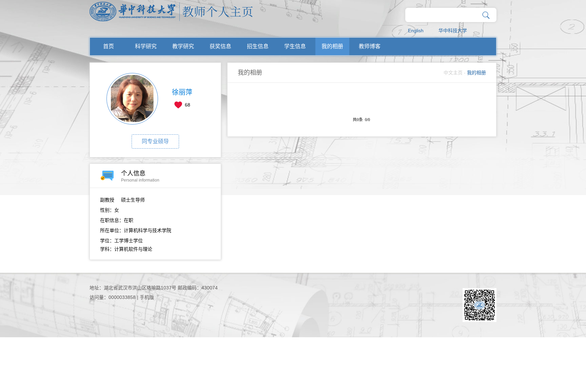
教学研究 (183, 46)
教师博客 (369, 46)
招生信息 (258, 46)
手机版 (147, 297)
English (416, 30)
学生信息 (295, 46)
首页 (108, 46)
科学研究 (146, 46)
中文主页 (453, 72)
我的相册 (332, 46)
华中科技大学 (452, 30)
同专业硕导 (155, 141)
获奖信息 (220, 46)
